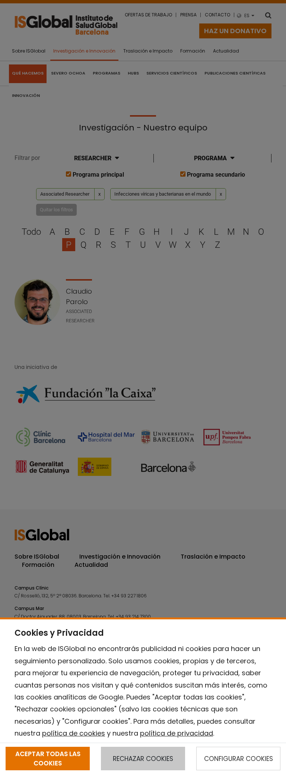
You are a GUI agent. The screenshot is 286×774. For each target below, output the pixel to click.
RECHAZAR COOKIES (143, 758)
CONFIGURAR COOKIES (238, 758)
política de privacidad (176, 733)
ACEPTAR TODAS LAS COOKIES (47, 758)
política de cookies (73, 733)
